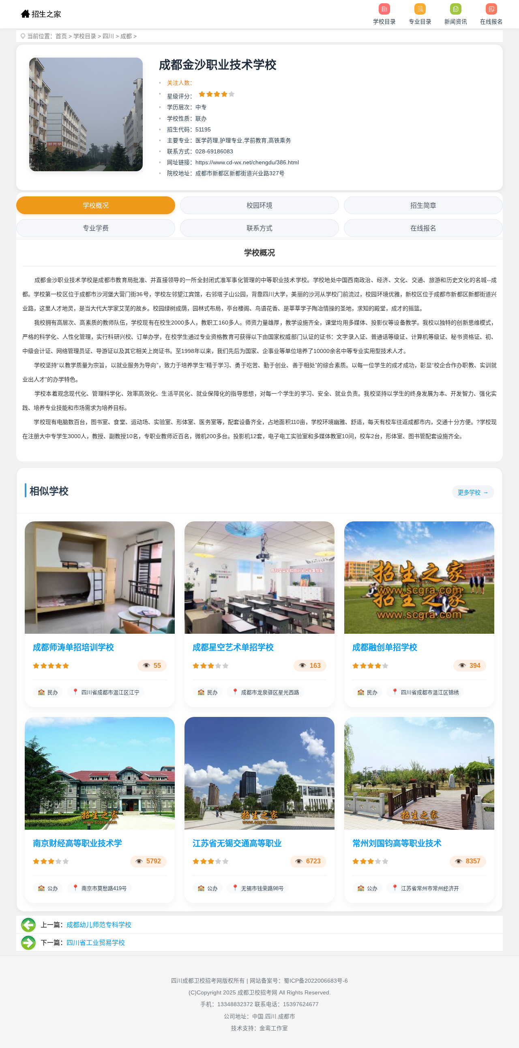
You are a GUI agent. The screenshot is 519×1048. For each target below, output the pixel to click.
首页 (61, 36)
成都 (126, 36)
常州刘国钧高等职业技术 (397, 843)
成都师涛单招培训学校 (73, 647)
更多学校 (469, 492)
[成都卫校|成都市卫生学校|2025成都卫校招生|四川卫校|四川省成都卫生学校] (40, 14)
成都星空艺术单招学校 (233, 647)
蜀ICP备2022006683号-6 (316, 981)
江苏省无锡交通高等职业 (237, 843)
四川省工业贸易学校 (95, 942)
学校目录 (84, 36)
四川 (108, 36)
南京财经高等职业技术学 (77, 843)
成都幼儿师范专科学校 (98, 924)
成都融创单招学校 (384, 647)
